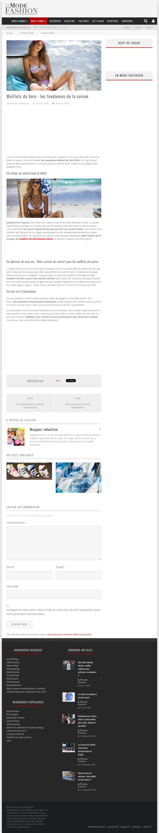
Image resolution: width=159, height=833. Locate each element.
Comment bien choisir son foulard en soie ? (80, 480)
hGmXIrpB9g (13, 668)
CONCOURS (127, 21)
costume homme (15, 733)
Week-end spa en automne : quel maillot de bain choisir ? (87, 776)
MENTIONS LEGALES (96, 827)
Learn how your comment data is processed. (68, 634)
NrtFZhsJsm (12, 678)
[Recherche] (146, 21)
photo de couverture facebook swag (25, 727)
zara (9, 740)
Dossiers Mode (47, 33)
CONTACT (138, 27)
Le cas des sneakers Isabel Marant (30, 464)
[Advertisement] (54, 131)
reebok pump (13, 724)
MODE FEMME (37, 21)
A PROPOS (127, 27)
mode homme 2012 (17, 730)
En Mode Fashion (22, 472)
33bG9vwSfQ (13, 662)
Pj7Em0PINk (13, 675)
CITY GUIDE (98, 21)
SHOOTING (69, 21)
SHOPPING (112, 21)
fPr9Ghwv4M (13, 681)
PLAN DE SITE (113, 827)
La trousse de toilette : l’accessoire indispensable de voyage (67, 27)
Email (60, 567)
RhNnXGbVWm (14, 685)
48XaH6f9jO (13, 665)
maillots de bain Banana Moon (36, 238)
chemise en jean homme (19, 737)
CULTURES (83, 21)
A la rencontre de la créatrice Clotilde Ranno (30, 405)
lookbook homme (16, 717)
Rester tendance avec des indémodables (78, 405)
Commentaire (16, 522)
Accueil (10, 33)
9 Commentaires (30, 475)
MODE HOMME (18, 21)
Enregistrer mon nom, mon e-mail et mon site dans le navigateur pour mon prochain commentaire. (54, 612)
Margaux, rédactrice (19, 103)
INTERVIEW (55, 21)
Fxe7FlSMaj (12, 659)
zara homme (13, 720)
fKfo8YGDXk (13, 672)
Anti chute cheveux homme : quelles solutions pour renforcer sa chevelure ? (87, 669)
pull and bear (13, 711)
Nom (11, 567)
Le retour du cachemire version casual (87, 695)
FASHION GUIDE (27, 33)
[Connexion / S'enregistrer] (153, 21)
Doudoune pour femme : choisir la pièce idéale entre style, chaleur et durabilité (87, 720)
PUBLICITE (150, 27)
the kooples (12, 714)
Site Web (12, 586)
